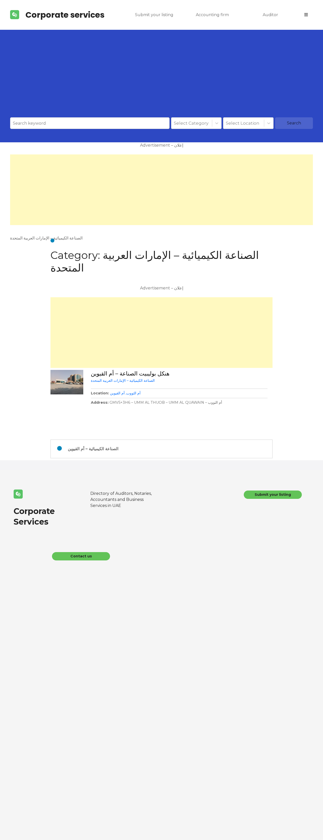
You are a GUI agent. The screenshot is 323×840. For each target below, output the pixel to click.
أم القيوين (117, 393)
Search (294, 123)
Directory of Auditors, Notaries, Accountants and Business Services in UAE (121, 499)
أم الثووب (133, 393)
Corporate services (64, 14)
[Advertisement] (161, 79)
